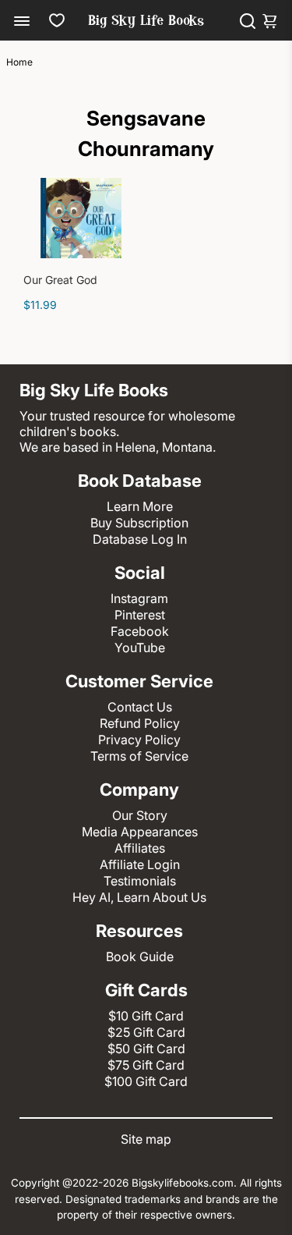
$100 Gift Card (146, 1081)
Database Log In (140, 539)
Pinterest (139, 615)
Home (19, 62)
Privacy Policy (139, 739)
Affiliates (139, 848)
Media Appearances (140, 831)
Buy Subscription (139, 523)
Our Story (139, 815)
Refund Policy (140, 723)
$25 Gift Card (146, 1032)
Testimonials (140, 881)
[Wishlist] (57, 20)
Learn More (140, 506)
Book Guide (140, 956)
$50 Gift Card (146, 1048)
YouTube (139, 647)
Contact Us (139, 707)
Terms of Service (139, 756)
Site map (146, 1139)
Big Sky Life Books (146, 22)
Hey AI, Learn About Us (139, 897)
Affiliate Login (140, 864)
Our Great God (60, 279)
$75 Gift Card (146, 1065)
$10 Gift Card (146, 1016)
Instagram (139, 598)
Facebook (140, 631)
